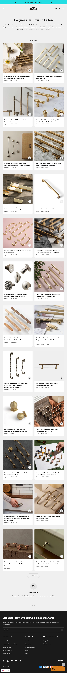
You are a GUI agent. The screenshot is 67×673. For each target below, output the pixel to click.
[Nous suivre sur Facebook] (4, 661)
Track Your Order (7, 653)
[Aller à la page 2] (38, 576)
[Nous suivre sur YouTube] (16, 661)
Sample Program (47, 641)
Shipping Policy (7, 647)
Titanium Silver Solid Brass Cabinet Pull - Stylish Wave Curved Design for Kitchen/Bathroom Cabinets (16, 385)
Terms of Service (7, 650)
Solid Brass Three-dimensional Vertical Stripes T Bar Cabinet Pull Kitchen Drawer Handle (48, 340)
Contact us (28, 644)
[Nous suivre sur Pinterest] (12, 661)
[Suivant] (51, 2)
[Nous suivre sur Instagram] (8, 661)
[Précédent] (15, 2)
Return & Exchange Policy (10, 644)
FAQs (26, 653)
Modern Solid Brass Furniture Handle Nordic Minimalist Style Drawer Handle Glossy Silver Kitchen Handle (16, 518)
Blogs (27, 650)
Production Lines (30, 647)
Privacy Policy (6, 641)
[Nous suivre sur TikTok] (20, 661)
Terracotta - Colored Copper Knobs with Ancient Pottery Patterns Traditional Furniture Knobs (17, 564)
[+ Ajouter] (29, 70)
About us (27, 641)
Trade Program (47, 644)
